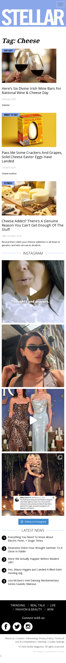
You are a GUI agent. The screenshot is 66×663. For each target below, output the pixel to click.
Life (53, 605)
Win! (50, 609)
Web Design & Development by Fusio (48, 651)
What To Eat (11, 114)
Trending (17, 605)
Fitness (8, 183)
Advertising (31, 638)
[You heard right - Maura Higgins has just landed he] (33, 356)
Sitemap (42, 641)
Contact (20, 638)
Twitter (17, 626)
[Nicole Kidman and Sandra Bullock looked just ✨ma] (33, 420)
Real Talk (37, 605)
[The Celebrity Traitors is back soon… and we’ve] (33, 291)
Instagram (28, 626)
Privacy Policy (46, 638)
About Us (9, 638)
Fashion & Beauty (28, 609)
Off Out (8, 50)
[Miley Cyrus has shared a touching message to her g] (33, 484)
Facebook (6, 626)
